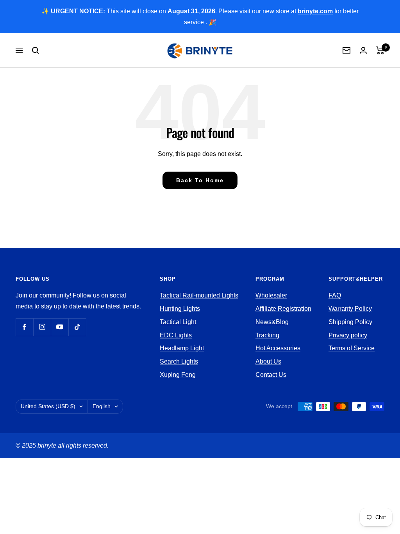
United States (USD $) (48, 406)
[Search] (35, 50)
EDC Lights (176, 335)
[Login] (363, 50)
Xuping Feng (178, 374)
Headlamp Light (182, 348)
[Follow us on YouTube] (59, 327)
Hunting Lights (180, 308)
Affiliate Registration (283, 308)
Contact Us (270, 374)
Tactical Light (178, 322)
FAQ (335, 295)
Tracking (267, 335)
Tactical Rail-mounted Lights (199, 295)
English (102, 406)
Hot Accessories (277, 348)
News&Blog (272, 322)
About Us (268, 361)
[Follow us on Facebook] (24, 327)
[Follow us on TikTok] (77, 327)
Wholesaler (271, 295)
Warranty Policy (350, 308)
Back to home (200, 180)
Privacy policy (348, 335)
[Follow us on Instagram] (42, 327)
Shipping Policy (350, 322)
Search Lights (179, 361)
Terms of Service (352, 348)
